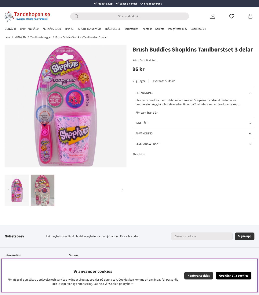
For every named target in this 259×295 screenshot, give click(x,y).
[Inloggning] (217, 16)
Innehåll (142, 123)
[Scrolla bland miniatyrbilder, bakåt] (8, 190)
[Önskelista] (236, 16)
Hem (7, 37)
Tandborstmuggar (40, 37)
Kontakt (147, 29)
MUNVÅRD (10, 29)
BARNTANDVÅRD (29, 29)
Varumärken (131, 29)
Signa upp (244, 236)
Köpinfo (159, 29)
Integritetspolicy (177, 29)
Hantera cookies (199, 276)
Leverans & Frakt (148, 144)
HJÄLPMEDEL (112, 29)
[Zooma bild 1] (65, 106)
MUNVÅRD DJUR (52, 29)
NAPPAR (69, 29)
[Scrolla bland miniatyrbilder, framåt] (122, 190)
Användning (144, 133)
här (129, 284)
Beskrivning (144, 93)
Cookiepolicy (198, 29)
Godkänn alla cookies (233, 276)
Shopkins (139, 154)
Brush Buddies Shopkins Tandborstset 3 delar (81, 37)
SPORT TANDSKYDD (89, 29)
